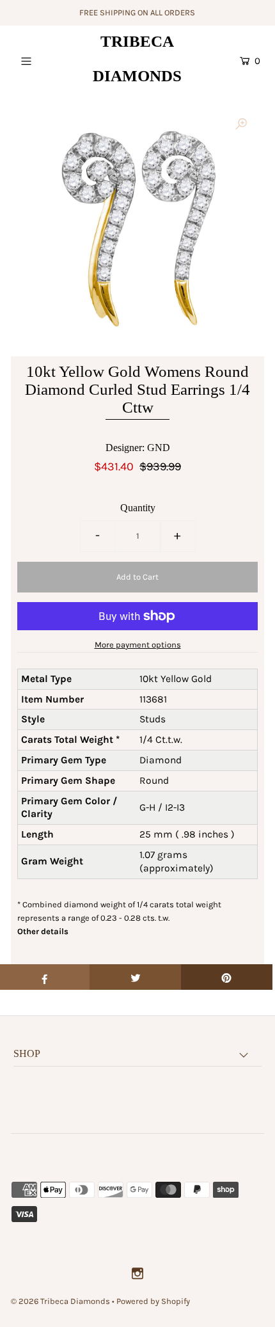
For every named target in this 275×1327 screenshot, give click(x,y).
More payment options (138, 644)
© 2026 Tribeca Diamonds (60, 1301)
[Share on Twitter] (135, 977)
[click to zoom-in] (241, 125)
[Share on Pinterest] (226, 977)
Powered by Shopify (153, 1301)
